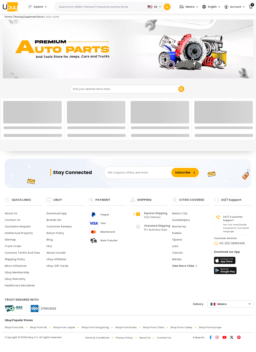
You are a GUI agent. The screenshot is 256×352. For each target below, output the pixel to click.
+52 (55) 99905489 (232, 243)
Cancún (177, 253)
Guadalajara (181, 220)
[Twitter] (232, 337)
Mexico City (179, 213)
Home (8, 17)
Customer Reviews (59, 226)
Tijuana (177, 239)
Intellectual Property (19, 233)
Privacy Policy (124, 337)
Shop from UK (38, 327)
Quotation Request (18, 226)
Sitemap (10, 239)
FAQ (49, 246)
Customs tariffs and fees (22, 253)
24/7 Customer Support (233, 218)
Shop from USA (14, 327)
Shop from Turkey (181, 327)
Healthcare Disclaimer (20, 285)
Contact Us (12, 220)
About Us (11, 213)
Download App (56, 213)
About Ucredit (56, 253)
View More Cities (183, 266)
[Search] (167, 7)
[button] (188, 6)
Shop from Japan (64, 327)
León (175, 246)
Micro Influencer (16, 266)
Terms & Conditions (97, 337)
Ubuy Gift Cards (57, 266)
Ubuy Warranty (15, 279)
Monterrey (179, 226)
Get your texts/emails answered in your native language (236, 228)
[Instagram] (217, 337)
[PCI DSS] (13, 308)
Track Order (13, 246)
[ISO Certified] (41, 308)
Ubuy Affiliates (56, 259)
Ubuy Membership (17, 272)
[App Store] (225, 261)
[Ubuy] (10, 6)
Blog (49, 239)
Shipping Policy (15, 259)
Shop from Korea (125, 327)
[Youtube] (224, 337)
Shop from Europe (210, 327)
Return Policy (55, 233)
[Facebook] (210, 337)
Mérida (176, 259)
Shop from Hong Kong (95, 327)
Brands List (53, 220)
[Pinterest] (239, 337)
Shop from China (153, 327)
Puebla (176, 233)
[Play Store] (225, 271)
